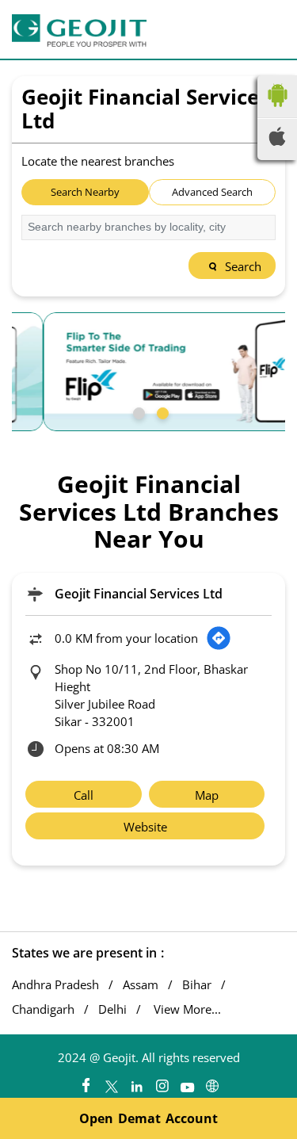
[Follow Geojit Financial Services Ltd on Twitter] (111, 1082)
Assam (140, 985)
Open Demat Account (148, 1118)
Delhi (112, 1009)
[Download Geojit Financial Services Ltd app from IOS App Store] (277, 141)
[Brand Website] (212, 1082)
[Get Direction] (218, 638)
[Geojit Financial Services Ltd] (79, 30)
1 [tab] (137, 411)
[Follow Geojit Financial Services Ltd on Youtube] (187, 1082)
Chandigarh (43, 1009)
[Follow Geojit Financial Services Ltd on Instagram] (161, 1082)
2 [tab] (161, 411)
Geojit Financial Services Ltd (139, 593)
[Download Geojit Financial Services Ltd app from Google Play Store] (277, 110)
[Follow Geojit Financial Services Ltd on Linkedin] (136, 1082)
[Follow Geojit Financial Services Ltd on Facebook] (85, 1082)
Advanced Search (212, 192)
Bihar (196, 985)
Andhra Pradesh (55, 985)
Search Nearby (85, 192)
